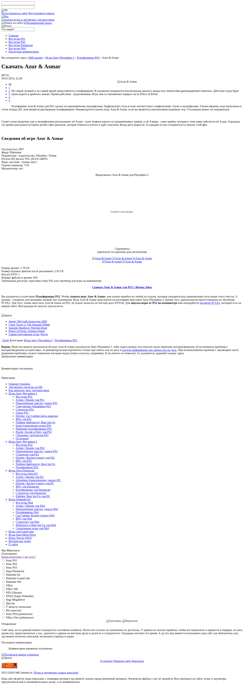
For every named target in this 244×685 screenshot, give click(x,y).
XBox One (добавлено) (19, 617)
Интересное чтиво (20, 541)
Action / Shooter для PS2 (30, 448)
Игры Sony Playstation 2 (60, 57)
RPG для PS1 (24, 419)
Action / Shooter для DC (30, 476)
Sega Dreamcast (14, 571)
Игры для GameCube (21, 531)
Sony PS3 (11, 567)
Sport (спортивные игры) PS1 (33, 425)
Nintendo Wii (13, 581)
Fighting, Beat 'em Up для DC (33, 496)
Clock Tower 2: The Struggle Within (29, 324)
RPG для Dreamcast (27, 486)
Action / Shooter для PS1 (30, 399)
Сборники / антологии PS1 (32, 435)
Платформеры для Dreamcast (33, 489)
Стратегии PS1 (25, 409)
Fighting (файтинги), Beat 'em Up (35, 422)
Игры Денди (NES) (20, 537)
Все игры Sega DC (27, 473)
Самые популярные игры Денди (28, 334)
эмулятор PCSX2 (210, 302)
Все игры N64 (24, 502)
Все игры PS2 (24, 444)
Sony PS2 (11, 564)
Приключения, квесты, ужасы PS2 (37, 451)
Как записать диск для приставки (29, 390)
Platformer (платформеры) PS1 (34, 428)
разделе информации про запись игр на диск (149, 350)
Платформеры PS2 (88, 57)
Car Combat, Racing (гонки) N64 (35, 515)
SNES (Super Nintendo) (19, 596)
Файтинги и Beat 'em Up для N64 (36, 525)
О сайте (13, 544)
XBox (9, 585)
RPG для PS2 (24, 460)
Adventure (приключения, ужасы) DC (38, 480)
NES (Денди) (13, 592)
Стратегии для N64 (27, 521)
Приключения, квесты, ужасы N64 (37, 509)
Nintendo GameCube (17, 578)
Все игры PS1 (24, 396)
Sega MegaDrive (15, 599)
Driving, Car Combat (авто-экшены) (37, 415)
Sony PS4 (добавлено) (18, 613)
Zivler (5, 340)
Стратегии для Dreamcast (31, 493)
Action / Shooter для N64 (30, 505)
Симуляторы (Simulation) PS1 (33, 406)
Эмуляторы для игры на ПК (26, 387)
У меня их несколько (18, 606)
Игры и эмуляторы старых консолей (56, 672)
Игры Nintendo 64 (19, 499)
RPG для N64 (24, 518)
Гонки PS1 (22, 412)
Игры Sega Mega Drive (22, 534)
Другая (9, 603)
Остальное (22, 438)
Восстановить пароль (41, 13)
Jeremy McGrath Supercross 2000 (28, 321)
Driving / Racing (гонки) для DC (35, 483)
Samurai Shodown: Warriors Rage (28, 327)
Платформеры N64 (27, 512)
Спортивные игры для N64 (32, 528)
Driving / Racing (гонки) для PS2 (35, 457)
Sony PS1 (11, 560)
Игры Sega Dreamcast (21, 470)
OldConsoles (35, 57)
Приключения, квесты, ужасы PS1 (37, 403)
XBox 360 (11, 588)
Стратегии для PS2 (27, 454)
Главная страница (19, 383)
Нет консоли (13, 610)
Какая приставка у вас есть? (18, 556)
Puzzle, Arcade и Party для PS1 (34, 432)
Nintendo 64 (12, 574)
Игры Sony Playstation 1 (23, 393)
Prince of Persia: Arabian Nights (27, 331)
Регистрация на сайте (14, 13)
